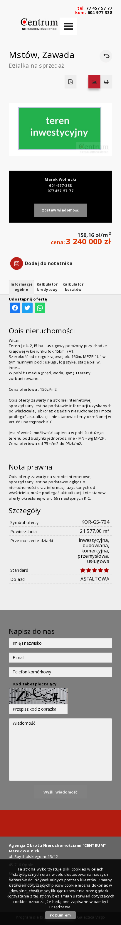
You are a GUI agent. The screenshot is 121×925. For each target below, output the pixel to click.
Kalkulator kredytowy (47, 287)
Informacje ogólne (22, 287)
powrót (106, 56)
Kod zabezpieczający (35, 684)
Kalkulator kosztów (73, 287)
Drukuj (106, 82)
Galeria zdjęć (94, 82)
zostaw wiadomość (60, 210)
